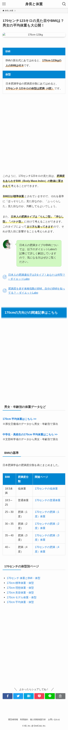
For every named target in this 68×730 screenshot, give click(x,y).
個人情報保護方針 (38, 719)
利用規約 (24, 719)
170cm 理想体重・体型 (20, 587)
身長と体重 (34, 4)
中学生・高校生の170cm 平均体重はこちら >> (30, 434)
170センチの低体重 (46, 488)
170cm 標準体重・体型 (20, 582)
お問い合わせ (54, 719)
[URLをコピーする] (60, 696)
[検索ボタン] (64, 4)
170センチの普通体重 (47, 500)
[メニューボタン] (4, 4)
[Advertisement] (34, 133)
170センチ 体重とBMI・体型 (23, 578)
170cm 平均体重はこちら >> (19, 418)
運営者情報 (13, 719)
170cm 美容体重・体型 (20, 592)
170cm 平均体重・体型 (20, 602)
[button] (8, 696)
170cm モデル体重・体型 (21, 597)
